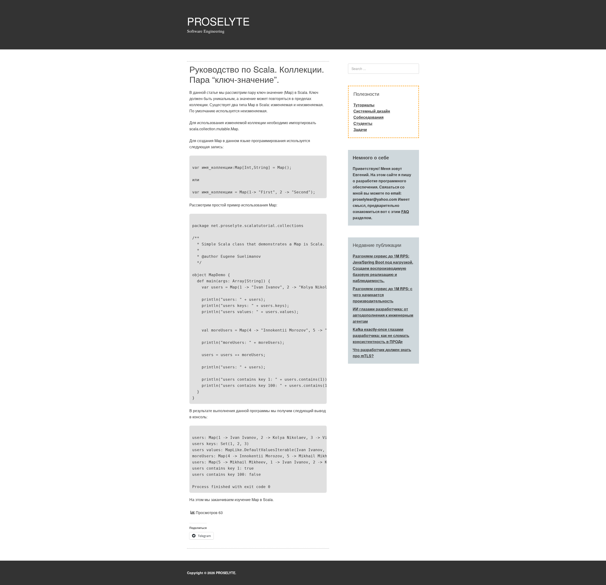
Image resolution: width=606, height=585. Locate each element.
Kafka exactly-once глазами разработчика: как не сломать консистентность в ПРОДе (381, 335)
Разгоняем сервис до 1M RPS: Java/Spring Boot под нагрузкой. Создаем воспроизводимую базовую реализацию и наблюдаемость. (383, 268)
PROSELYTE (218, 21)
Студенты (362, 123)
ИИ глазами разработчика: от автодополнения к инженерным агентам (383, 315)
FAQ (405, 211)
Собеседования (368, 117)
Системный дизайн (371, 111)
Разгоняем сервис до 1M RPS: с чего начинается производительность (382, 295)
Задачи (360, 129)
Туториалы (363, 105)
